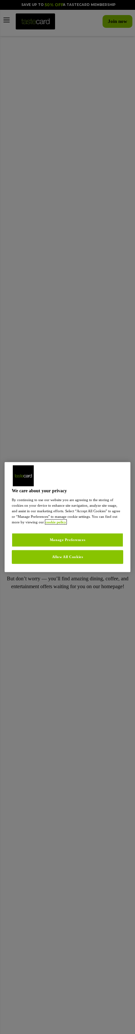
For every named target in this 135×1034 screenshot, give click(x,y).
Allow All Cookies (67, 559)
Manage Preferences (67, 542)
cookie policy (33, 525)
